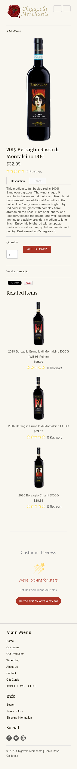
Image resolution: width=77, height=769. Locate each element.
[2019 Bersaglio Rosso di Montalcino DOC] (38, 89)
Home (10, 641)
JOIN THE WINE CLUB (21, 686)
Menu (57, 8)
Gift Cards (12, 679)
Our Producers (15, 653)
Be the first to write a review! (38, 601)
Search (10, 704)
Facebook (9, 738)
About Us (12, 666)
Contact (11, 673)
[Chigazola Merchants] (27, 11)
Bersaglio (22, 271)
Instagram (23, 738)
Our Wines (12, 647)
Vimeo (16, 738)
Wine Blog (12, 660)
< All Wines (13, 31)
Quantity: (12, 242)
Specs (37, 181)
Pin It (28, 283)
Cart (67, 8)
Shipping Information (19, 717)
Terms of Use (14, 711)
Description (18, 181)
